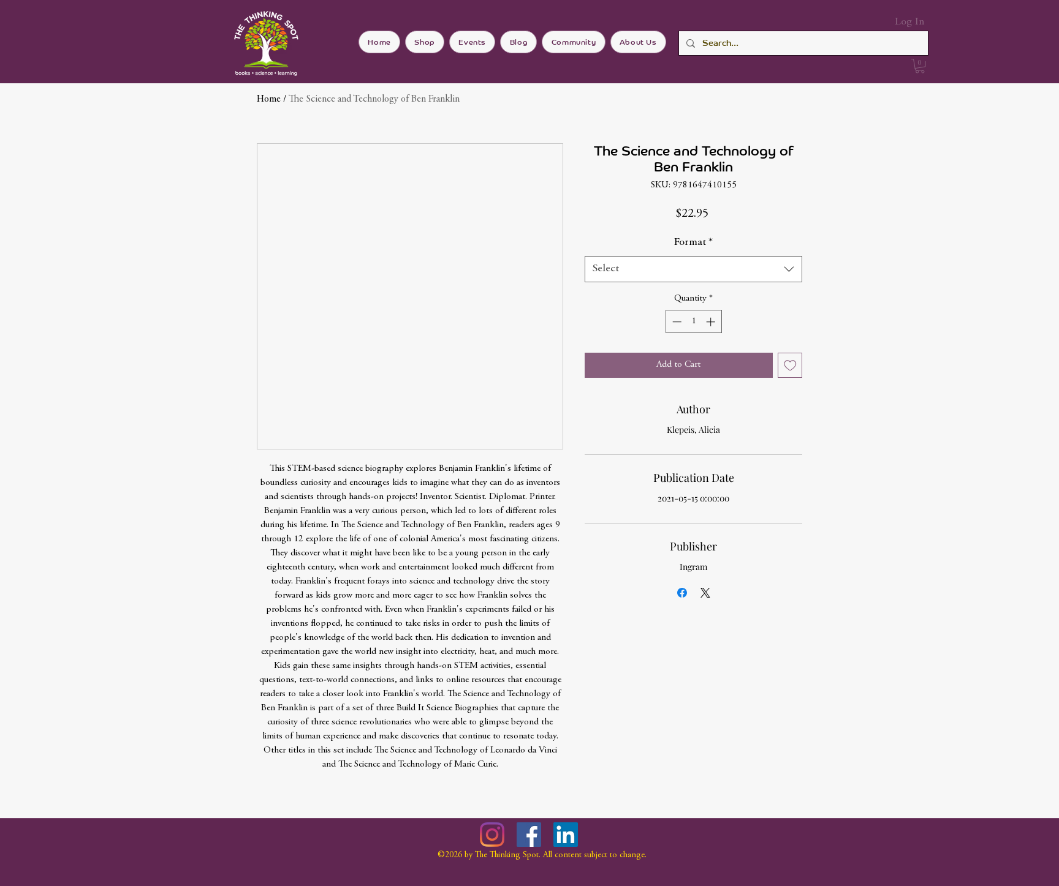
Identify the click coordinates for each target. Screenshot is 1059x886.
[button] (919, 66)
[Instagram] (492, 834)
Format (693, 242)
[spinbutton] (693, 321)
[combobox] (693, 269)
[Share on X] (705, 592)
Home (269, 99)
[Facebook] (529, 834)
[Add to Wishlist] (790, 365)
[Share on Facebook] (682, 592)
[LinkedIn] (565, 834)
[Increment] (712, 321)
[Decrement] (675, 321)
